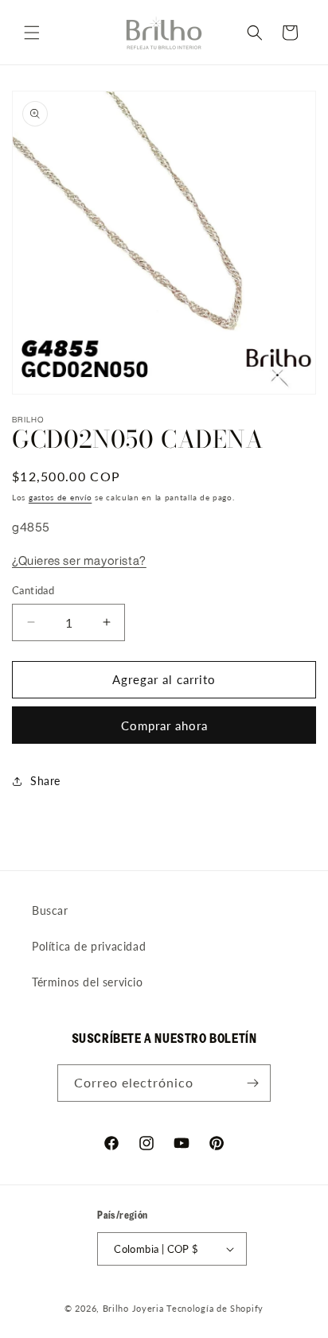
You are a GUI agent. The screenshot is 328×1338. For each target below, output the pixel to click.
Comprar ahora (164, 725)
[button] (31, 32)
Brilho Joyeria (133, 1308)
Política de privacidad (89, 946)
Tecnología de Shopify (215, 1308)
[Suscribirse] (252, 1083)
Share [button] (45, 781)
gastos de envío (60, 497)
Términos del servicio (87, 982)
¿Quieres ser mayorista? (79, 560)
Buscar (50, 910)
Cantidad (33, 590)
